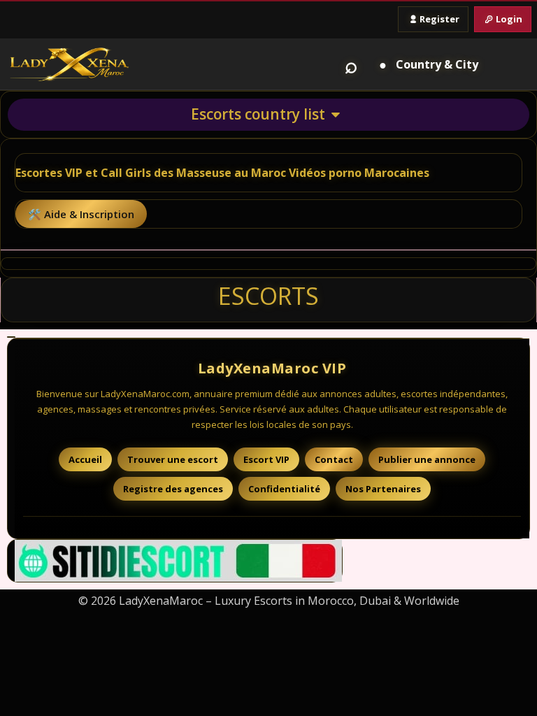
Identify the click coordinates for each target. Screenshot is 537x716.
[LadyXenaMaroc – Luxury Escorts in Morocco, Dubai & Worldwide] (69, 64)
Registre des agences (173, 488)
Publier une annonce (426, 459)
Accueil (85, 459)
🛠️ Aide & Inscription (81, 214)
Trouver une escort (172, 459)
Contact (334, 459)
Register (439, 19)
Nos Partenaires (383, 488)
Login (509, 19)
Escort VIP (266, 459)
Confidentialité (284, 488)
